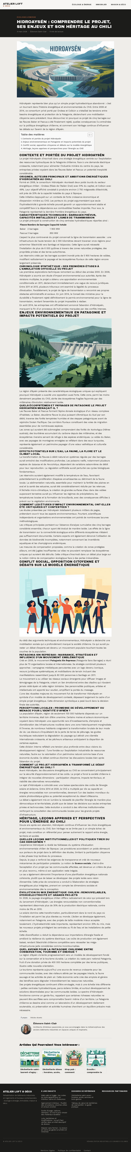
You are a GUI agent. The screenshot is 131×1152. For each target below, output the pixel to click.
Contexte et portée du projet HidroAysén (42, 139)
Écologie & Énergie (81, 4)
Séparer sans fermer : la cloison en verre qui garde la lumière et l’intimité (54, 1130)
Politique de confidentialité (69, 1150)
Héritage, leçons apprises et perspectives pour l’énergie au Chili (53, 148)
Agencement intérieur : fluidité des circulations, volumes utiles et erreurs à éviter (54, 1105)
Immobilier (101, 4)
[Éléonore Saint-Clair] (26, 1029)
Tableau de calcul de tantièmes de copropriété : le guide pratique (84, 1105)
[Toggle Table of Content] (89, 135)
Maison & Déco (118, 4)
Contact (87, 1150)
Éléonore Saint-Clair (45, 1023)
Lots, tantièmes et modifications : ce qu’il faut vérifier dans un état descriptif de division (53, 1121)
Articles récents (36, 1018)
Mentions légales (48, 1150)
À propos (24, 1018)
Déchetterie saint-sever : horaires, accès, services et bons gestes (82, 1097)
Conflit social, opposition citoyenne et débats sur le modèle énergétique (57, 145)
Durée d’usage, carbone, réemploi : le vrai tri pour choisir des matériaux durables (54, 1112)
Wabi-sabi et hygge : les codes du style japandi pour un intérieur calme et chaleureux (53, 1097)
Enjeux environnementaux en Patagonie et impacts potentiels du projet (57, 142)
